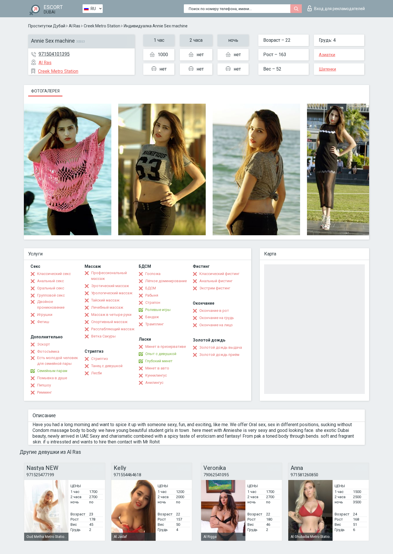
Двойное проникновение (50, 304)
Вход (339, 8)
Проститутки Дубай (46, 26)
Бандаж (152, 317)
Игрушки (44, 314)
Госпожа (153, 274)
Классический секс (54, 274)
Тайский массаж (105, 300)
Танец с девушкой (107, 366)
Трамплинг (154, 324)
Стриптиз (99, 358)
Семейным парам (52, 371)
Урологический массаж (111, 293)
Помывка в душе (52, 378)
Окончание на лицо (216, 325)
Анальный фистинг (215, 281)
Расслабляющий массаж (112, 329)
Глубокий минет (159, 361)
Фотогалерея (45, 91)
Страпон (152, 302)
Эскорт (43, 344)
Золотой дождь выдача (220, 347)
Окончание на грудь (216, 318)
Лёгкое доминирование (166, 281)
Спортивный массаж (109, 322)
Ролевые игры (158, 310)
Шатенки (327, 69)
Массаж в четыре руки (111, 314)
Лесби (96, 373)
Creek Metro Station (102, 26)
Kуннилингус (156, 375)
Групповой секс (51, 295)
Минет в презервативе (165, 346)
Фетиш (43, 322)
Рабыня (151, 295)
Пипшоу (44, 385)
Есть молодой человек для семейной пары (57, 361)
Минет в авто (157, 368)
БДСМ (150, 288)
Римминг (44, 392)
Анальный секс (50, 281)
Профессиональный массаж (109, 276)
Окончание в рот (214, 310)
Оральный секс (50, 288)
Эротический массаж (110, 286)
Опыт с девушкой (160, 354)
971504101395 (54, 54)
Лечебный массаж (107, 307)
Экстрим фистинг (214, 288)
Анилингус (154, 382)
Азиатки (327, 54)
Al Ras (74, 26)
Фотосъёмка (48, 351)
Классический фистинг (219, 274)
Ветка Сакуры (103, 336)
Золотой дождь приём (219, 354)
